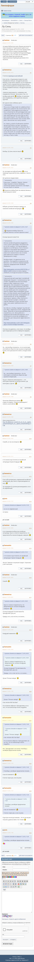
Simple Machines (21, 958)
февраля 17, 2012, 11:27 (8, 790)
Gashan (16, 23)
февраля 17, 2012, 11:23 (8, 763)
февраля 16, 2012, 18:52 (8, 577)
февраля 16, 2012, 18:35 (8, 528)
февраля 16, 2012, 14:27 (8, 167)
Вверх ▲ (20, 956)
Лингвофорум (7, 5)
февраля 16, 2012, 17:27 (8, 501)
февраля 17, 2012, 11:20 (8, 720)
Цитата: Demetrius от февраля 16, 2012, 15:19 (17, 505)
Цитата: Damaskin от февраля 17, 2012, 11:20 (17, 767)
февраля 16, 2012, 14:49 (8, 417)
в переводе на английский (14, 76)
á (2, 878)
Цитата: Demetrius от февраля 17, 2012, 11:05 (17, 724)
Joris (5, 499)
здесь (27, 14)
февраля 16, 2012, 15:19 (8, 476)
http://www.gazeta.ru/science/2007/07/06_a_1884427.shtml (17, 270)
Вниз (3, 35)
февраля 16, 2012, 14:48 (8, 396)
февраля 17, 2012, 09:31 (8, 597)
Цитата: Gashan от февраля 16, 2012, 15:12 (16, 552)
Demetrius (7, 70)
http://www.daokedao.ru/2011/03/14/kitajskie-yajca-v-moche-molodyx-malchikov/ (17, 323)
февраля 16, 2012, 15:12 (8, 456)
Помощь (14, 956)
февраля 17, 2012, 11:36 (8, 832)
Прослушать (5, 919)
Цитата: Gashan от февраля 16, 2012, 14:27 (16, 227)
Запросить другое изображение (17, 919)
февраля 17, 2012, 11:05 (8, 691)
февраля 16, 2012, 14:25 (8, 147)
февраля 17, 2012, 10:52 (8, 649)
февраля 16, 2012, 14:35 (8, 223)
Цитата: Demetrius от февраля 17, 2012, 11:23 (17, 795)
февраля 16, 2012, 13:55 (8, 43)
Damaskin (7, 545)
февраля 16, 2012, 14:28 (8, 203)
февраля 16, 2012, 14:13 (8, 72)
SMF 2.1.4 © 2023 (13, 958)
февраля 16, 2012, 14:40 (8, 344)
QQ (21, 63)
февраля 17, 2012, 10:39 (8, 629)
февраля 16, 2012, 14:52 (8, 438)
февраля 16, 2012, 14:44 (8, 365)
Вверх (3, 855)
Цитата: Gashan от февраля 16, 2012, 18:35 (16, 601)
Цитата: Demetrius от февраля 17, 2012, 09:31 (17, 653)
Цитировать (28, 63)
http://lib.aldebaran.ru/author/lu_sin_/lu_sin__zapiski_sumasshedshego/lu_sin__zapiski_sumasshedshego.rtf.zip (17, 423)
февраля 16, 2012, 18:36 (8, 548)
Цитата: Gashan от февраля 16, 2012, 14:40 (16, 369)
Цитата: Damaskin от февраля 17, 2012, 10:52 (17, 695)
